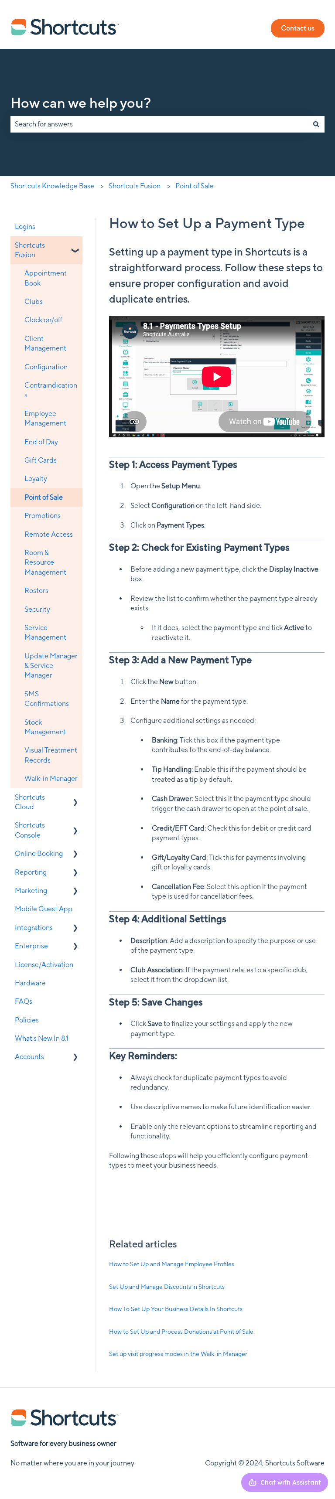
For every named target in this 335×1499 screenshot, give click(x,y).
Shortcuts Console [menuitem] (30, 830)
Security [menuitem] (37, 609)
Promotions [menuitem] (42, 515)
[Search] (316, 124)
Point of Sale (194, 186)
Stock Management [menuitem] (45, 727)
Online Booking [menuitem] (39, 853)
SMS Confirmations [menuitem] (46, 699)
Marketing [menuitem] (31, 890)
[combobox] (159, 124)
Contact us (297, 28)
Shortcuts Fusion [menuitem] (30, 250)
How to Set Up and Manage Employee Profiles (171, 1264)
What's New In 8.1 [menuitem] (41, 1038)
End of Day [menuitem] (41, 442)
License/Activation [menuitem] (44, 965)
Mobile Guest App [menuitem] (43, 909)
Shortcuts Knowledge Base (52, 186)
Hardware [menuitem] (30, 983)
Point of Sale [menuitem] (43, 497)
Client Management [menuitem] (45, 343)
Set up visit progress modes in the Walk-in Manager (178, 1353)
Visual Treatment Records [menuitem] (50, 755)
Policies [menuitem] (27, 1020)
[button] (75, 246)
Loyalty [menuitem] (35, 478)
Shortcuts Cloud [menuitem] (30, 802)
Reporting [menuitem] (31, 872)
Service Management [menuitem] (45, 632)
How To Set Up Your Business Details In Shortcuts (176, 1308)
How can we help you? (80, 103)
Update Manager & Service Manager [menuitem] (51, 666)
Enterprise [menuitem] (31, 946)
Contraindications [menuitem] (50, 390)
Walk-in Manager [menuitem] (51, 778)
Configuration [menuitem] (46, 367)
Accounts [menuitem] (29, 1057)
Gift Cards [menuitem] (40, 460)
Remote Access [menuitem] (48, 534)
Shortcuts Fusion (135, 186)
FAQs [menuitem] (23, 1001)
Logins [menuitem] (25, 226)
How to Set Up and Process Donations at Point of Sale (181, 1331)
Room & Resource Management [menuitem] (45, 562)
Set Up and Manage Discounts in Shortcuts (167, 1286)
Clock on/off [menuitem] (43, 320)
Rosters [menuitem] (36, 590)
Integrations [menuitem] (34, 927)
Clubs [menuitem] (33, 301)
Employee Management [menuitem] (45, 418)
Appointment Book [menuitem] (45, 278)
